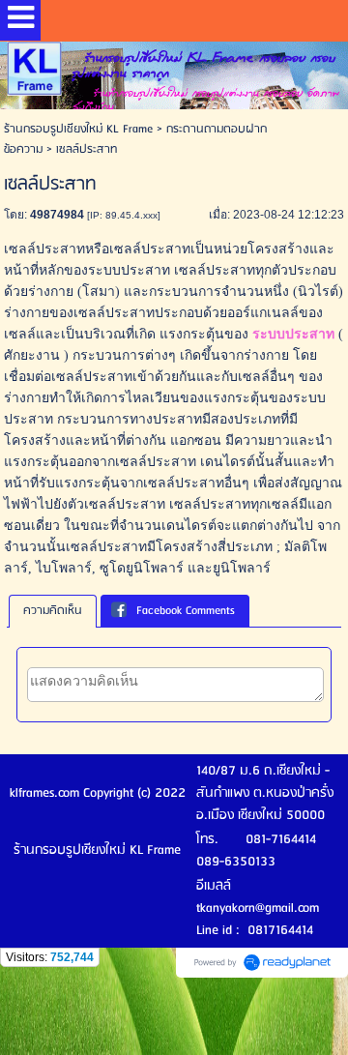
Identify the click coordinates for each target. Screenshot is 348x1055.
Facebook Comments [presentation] (185, 611)
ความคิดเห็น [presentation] (52, 611)
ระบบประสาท (293, 334)
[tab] (53, 611)
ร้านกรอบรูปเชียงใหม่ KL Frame (78, 129)
